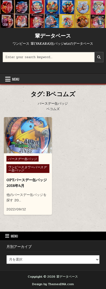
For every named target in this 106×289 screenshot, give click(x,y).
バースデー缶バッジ (22, 159)
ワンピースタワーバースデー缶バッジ (27, 168)
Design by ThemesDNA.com (53, 284)
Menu (15, 79)
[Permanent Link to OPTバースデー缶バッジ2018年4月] (28, 135)
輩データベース (53, 35)
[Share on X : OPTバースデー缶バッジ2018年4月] (24, 150)
